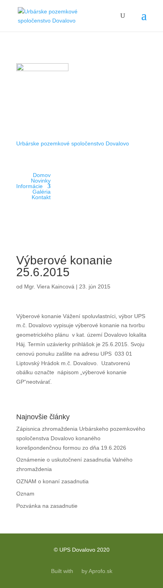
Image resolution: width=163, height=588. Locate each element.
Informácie (29, 186)
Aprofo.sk (100, 571)
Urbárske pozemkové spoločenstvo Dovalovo (72, 143)
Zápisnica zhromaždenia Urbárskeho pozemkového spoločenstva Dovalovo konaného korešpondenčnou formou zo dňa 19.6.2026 (80, 438)
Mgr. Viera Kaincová (49, 286)
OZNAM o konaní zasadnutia (52, 481)
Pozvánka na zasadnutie (47, 506)
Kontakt (41, 197)
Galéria (41, 191)
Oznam (25, 493)
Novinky (41, 180)
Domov (42, 175)
